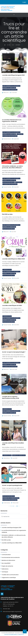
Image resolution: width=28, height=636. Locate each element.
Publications (5, 569)
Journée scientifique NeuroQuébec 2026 (13, 443)
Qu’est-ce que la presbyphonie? (12, 485)
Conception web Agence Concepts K (14, 634)
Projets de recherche (8, 182)
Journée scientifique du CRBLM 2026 (13, 259)
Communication (7, 269)
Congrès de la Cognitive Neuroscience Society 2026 (10, 397)
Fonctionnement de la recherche (11, 85)
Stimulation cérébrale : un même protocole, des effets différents (12, 167)
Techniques (20, 134)
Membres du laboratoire (9, 87)
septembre (18, 45)
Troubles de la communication (11, 498)
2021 (13, 45)
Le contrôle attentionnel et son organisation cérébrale (11, 120)
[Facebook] (2, 594)
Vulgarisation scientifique (10, 89)
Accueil (8, 45)
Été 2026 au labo (7, 214)
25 (17, 506)
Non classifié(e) (6, 563)
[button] (14, 14)
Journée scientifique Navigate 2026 (13, 75)
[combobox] (14, 516)
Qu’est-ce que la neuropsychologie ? (13, 352)
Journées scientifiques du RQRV (12, 305)
